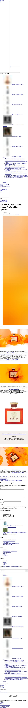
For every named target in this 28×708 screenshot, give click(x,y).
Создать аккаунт (3, 691)
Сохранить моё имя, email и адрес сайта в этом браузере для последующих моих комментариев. (13, 507)
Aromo (4, 562)
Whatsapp (2, 0)
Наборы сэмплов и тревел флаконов (11, 543)
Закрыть (2, 685)
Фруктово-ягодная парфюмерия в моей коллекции (16, 176)
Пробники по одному (7, 544)
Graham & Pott (10, 352)
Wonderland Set (6, 542)
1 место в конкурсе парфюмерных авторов (14, 158)
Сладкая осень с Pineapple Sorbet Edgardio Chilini (16, 175)
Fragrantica (5, 560)
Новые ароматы (3, 201)
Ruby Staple (12, 353)
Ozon (4, 564)
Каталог (4, 554)
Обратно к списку (4, 479)
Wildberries (5, 563)
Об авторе (5, 553)
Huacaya (18, 353)
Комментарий (3, 488)
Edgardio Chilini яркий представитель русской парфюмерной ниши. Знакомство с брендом (15, 166)
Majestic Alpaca (15, 470)
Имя (1, 499)
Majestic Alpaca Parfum (14, 389)
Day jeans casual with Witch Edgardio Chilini (14, 159)
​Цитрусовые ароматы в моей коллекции (14, 177)
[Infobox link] (1, 198)
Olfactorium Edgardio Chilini (9, 541)
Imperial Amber (6, 353)
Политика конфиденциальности (10, 551)
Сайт (1, 504)
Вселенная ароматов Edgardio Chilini (13, 168)
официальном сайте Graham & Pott (19, 472)
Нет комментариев (12, 527)
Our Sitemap (5, 555)
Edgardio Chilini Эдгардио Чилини (11, 566)
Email (1, 502)
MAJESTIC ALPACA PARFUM (12, 359)
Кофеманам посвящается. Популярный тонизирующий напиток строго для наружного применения (15, 173)
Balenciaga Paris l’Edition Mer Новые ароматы (13, 525)
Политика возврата (7, 552)
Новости (4, 549)
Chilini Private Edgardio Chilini (9, 539)
